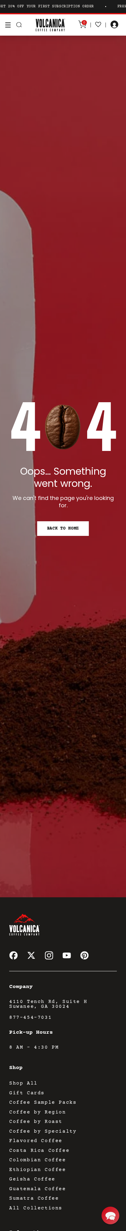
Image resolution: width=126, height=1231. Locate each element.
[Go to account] (114, 25)
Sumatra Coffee (34, 1198)
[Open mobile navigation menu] (8, 25)
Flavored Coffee (35, 1141)
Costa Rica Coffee (39, 1150)
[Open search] (19, 25)
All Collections (35, 1208)
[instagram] (49, 955)
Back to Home (63, 528)
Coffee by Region (37, 1112)
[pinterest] (84, 955)
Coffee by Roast (35, 1121)
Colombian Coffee (37, 1160)
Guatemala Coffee (37, 1189)
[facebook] (13, 955)
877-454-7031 (30, 1017)
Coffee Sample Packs (42, 1102)
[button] (110, 1215)
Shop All (23, 1083)
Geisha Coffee (32, 1179)
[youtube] (66, 955)
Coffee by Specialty (42, 1131)
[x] (31, 955)
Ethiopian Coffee (37, 1170)
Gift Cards (27, 1093)
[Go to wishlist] (98, 25)
